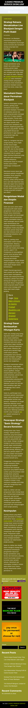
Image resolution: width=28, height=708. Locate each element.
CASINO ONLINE (8, 18)
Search (4, 644)
